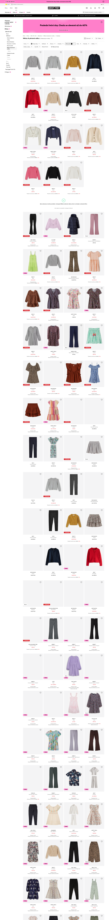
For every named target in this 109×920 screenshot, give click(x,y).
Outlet (8, 4)
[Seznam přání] (99, 8)
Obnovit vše (55, 46)
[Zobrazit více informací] (33, 84)
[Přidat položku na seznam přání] (40, 52)
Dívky (28, 35)
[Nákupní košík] (103, 8)
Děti (16, 8)
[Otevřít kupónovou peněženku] (87, 8)
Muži (11, 8)
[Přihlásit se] (91, 8)
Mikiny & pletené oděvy (49, 35)
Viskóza (58, 35)
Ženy (6, 8)
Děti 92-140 (33, 35)
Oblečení (40, 35)
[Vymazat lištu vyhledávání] (103, 12)
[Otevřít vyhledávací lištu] (83, 12)
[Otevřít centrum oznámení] (95, 8)
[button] (88, 38)
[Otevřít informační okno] (103, 2)
